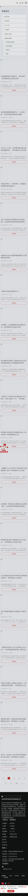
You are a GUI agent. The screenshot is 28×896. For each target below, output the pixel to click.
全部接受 (11, 891)
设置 (3, 891)
